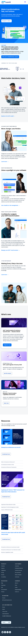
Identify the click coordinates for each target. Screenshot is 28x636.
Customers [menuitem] (17, 566)
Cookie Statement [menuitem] (5, 613)
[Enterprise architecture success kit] (14, 437)
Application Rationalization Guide (8, 504)
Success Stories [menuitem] (18, 572)
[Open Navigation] (25, 2)
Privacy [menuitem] (3, 607)
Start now (6, 403)
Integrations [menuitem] (3, 570)
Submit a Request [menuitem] (18, 574)
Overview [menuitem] (3, 566)
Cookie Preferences (6, 616)
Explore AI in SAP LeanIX (7, 116)
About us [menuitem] (16, 583)
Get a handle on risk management (9, 205)
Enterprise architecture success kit (11, 447)
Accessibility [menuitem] (3, 576)
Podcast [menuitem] (2, 591)
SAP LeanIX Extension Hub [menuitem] (7, 600)
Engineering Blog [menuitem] (18, 589)
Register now (7, 344)
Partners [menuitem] (3, 597)
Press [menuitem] (16, 585)
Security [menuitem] (2, 574)
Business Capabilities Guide (7, 552)
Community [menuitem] (17, 576)
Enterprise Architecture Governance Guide (10, 547)
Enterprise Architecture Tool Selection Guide (10, 549)
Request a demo (6, 20)
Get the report (7, 373)
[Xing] (7, 632)
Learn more (4, 161)
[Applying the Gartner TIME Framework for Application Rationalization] (14, 479)
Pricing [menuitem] (2, 572)
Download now (6, 454)
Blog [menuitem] (2, 583)
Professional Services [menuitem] (19, 568)
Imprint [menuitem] (3, 609)
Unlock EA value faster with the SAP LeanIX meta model (13, 533)
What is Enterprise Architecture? (8, 462)
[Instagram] (5, 632)
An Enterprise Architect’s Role (7, 464)
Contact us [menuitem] (17, 591)
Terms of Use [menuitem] (4, 611)
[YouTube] (2, 632)
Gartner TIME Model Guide (7, 509)
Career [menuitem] (16, 587)
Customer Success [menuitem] (18, 570)
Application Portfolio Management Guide (10, 507)
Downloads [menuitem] (3, 585)
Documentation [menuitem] (4, 589)
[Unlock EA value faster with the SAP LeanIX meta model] (14, 522)
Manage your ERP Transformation (9, 250)
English (4, 622)
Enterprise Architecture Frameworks (8, 467)
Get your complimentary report (10, 56)
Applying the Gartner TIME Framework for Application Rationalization (12, 490)
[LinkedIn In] (10, 632)
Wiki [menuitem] (2, 587)
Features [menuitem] (2, 568)
